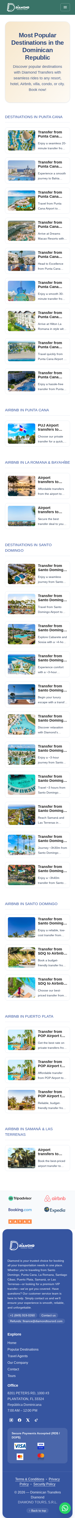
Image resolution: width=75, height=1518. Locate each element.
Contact (13, 1369)
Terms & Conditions (29, 1479)
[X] (28, 1420)
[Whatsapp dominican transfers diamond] (65, 1508)
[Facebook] (19, 1420)
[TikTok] (36, 1420)
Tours (12, 1376)
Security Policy (44, 1484)
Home (12, 1343)
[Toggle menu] (65, 7)
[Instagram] (11, 1420)
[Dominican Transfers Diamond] (18, 7)
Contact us (48, 1315)
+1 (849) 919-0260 (22, 1315)
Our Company (18, 1362)
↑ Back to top (37, 1510)
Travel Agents (18, 1356)
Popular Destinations (23, 1349)
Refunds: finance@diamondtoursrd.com (36, 1321)
